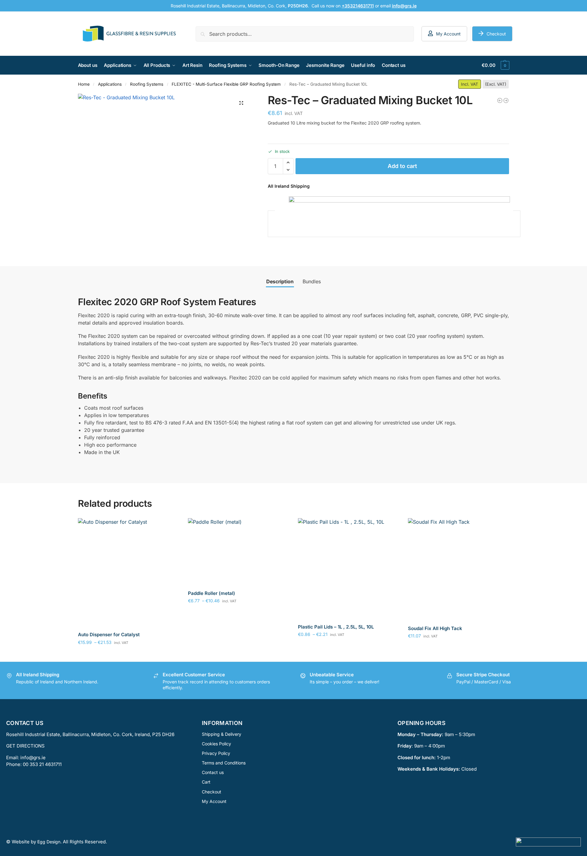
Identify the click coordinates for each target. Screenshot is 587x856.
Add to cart (402, 166)
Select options (128, 655)
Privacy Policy (216, 753)
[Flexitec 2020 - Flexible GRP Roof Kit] (500, 100)
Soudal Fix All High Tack (435, 628)
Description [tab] (280, 281)
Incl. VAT (469, 84)
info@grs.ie (33, 757)
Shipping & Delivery (221, 733)
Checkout (496, 33)
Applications (110, 84)
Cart (206, 781)
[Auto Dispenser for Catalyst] (128, 572)
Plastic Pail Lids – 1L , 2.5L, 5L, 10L (336, 627)
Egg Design (48, 841)
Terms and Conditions (224, 762)
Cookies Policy (216, 743)
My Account (448, 33)
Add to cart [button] (458, 648)
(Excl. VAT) (495, 84)
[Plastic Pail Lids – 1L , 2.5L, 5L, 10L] (348, 568)
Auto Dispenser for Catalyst (109, 634)
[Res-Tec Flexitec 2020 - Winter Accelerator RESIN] (506, 100)
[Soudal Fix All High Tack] (458, 569)
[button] (495, 65)
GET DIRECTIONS (25, 746)
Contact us (213, 772)
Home (84, 84)
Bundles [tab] (312, 281)
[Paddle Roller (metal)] (238, 551)
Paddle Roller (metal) (211, 593)
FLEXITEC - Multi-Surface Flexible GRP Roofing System (226, 84)
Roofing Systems (146, 84)
